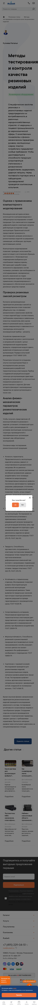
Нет (22, 505)
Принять (19, 995)
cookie (14, 988)
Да (15, 505)
